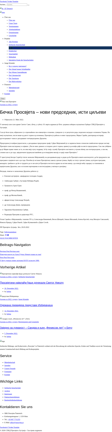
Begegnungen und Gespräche (28, 322)
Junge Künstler (23, 299)
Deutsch (9, 9)
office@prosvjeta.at (17, 422)
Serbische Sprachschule (26, 277)
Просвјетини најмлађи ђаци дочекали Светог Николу (32, 282)
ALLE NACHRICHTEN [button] (9, 238)
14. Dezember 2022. (11, 311)
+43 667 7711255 (14, 419)
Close (2, 98)
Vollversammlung (10, 232)
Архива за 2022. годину (9, 105)
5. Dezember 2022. (11, 333)
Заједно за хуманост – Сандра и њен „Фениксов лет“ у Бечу (36, 327)
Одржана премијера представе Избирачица (26, 305)
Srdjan (9, 291)
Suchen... (3, 4)
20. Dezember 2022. (11, 288)
